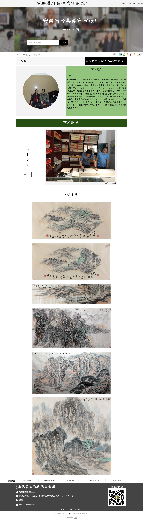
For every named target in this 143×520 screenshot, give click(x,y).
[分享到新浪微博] (131, 54)
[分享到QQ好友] (120, 54)
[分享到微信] (124, 54)
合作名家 (25, 55)
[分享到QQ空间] (127, 54)
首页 (18, 55)
